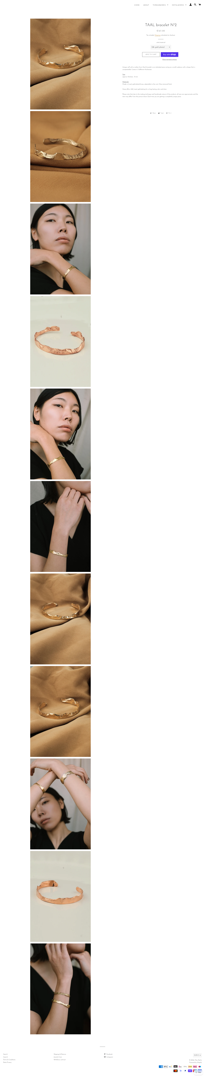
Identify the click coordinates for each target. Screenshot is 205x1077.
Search (5, 1054)
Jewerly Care (58, 1057)
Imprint (5, 1057)
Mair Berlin (198, 1060)
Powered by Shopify (195, 1062)
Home (137, 5)
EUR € (196, 1055)
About (146, 5)
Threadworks (159, 5)
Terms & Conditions (9, 1060)
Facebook (109, 1054)
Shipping (157, 35)
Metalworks (178, 5)
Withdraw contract (60, 1060)
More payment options (169, 59)
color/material (160, 42)
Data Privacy (7, 1062)
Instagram (109, 1057)
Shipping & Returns (60, 1054)
